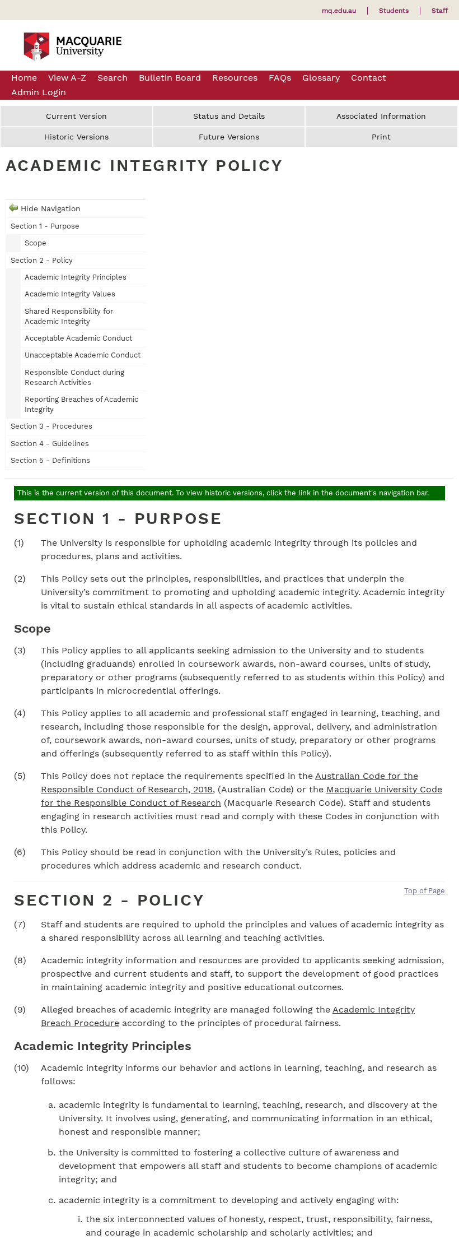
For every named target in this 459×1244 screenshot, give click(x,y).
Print (381, 136)
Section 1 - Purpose (45, 226)
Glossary (321, 77)
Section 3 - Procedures (51, 426)
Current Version (76, 116)
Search (112, 77)
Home (24, 77)
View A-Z (67, 77)
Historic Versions (76, 136)
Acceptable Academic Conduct (78, 338)
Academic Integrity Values (70, 294)
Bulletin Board (170, 77)
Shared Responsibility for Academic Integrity (69, 316)
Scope (35, 243)
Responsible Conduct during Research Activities (74, 377)
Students (394, 11)
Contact (368, 77)
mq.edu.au (339, 11)
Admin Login (38, 92)
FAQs (280, 77)
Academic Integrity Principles (76, 277)
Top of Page (424, 890)
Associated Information (381, 116)
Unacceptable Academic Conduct (82, 355)
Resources (234, 77)
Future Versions (229, 136)
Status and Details (229, 116)
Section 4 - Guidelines (50, 443)
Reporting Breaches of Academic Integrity (81, 404)
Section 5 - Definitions (50, 460)
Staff (440, 11)
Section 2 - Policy (42, 260)
